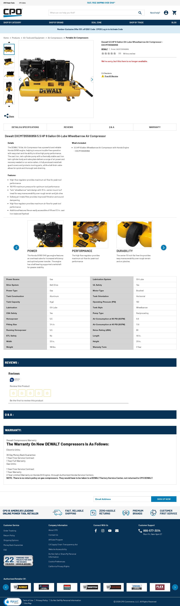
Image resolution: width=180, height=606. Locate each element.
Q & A (111, 127)
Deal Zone (97, 22)
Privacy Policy (42, 600)
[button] (9, 49)
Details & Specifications (25, 127)
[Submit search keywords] (140, 12)
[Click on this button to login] (166, 13)
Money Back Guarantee (13, 545)
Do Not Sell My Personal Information (65, 600)
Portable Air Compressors (77, 38)
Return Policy (9, 535)
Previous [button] (9, 42)
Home (6, 38)
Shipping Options (11, 540)
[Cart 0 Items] (174, 12)
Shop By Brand (56, 22)
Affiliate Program (56, 539)
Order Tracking (10, 530)
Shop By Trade (137, 22)
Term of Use (28, 600)
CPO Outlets (22, 3)
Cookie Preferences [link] (57, 561)
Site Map (28, 603)
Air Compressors (55, 38)
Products (16, 38)
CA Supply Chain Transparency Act (63, 544)
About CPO (53, 530)
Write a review (129, 54)
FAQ (5, 550)
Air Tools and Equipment (33, 38)
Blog (174, 22)
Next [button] (9, 106)
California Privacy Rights (59, 566)
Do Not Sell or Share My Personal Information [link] (62, 555)
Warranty (155, 127)
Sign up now (164, 499)
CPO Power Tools (9, 3)
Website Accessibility (58, 549)
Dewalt (104, 49)
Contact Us (53, 535)
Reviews (68, 127)
